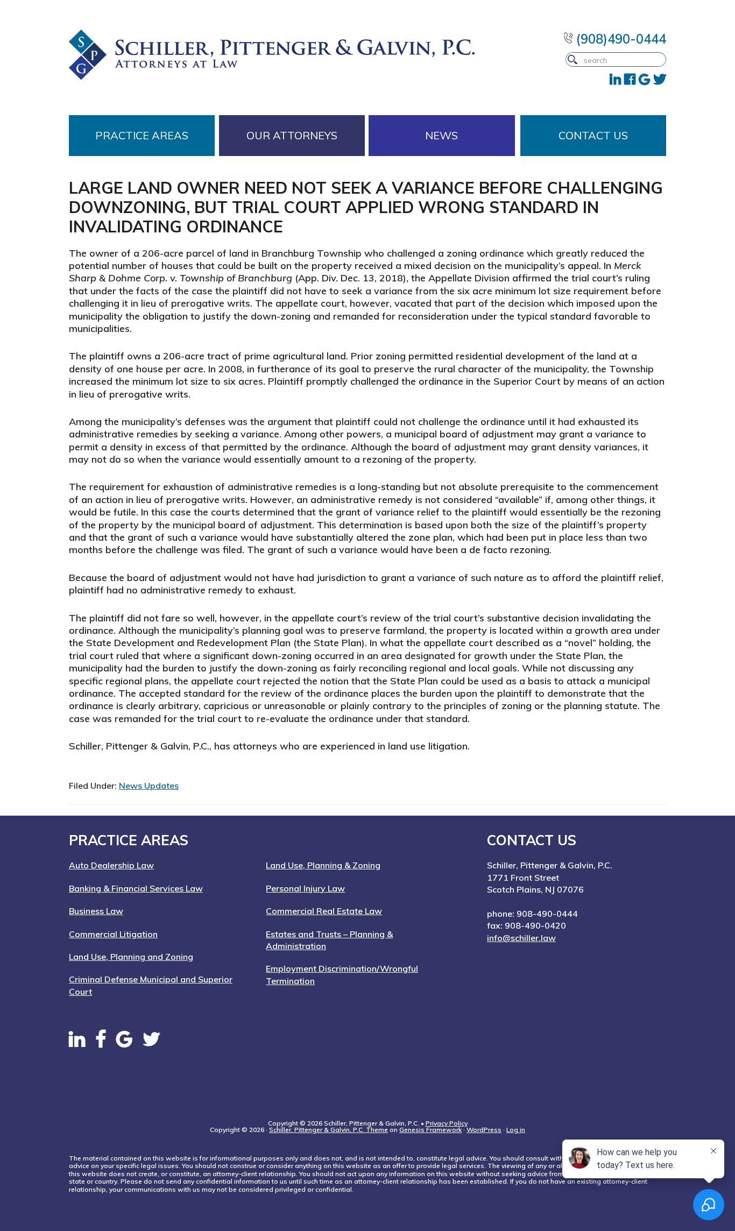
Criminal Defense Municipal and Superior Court (150, 985)
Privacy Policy (447, 1123)
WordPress (484, 1130)
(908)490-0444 (619, 39)
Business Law (96, 910)
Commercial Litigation (113, 934)
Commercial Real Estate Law (324, 910)
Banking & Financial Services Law (136, 888)
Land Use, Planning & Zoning (323, 865)
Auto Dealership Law (111, 865)
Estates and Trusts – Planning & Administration (329, 940)
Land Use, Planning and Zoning (131, 956)
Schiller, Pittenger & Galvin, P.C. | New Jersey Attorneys (293, 55)
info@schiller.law (521, 937)
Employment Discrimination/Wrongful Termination (342, 974)
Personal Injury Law (305, 888)
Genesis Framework (430, 1130)
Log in (515, 1130)
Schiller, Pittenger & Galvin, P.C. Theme (328, 1130)
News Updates (149, 785)
